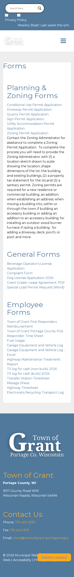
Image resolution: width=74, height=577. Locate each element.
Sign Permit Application (25, 119)
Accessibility (22, 560)
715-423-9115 (19, 530)
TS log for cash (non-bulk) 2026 (32, 369)
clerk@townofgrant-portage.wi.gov (40, 538)
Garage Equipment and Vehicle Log (35, 345)
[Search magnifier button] (39, 8)
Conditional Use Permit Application (34, 105)
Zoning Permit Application (27, 133)
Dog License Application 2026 (30, 278)
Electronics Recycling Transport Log (35, 392)
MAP (12, 15)
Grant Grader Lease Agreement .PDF (36, 282)
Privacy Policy (16, 20)
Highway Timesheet (22, 388)
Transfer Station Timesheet (28, 378)
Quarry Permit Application (28, 114)
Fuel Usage (16, 340)
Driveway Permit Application (29, 109)
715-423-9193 (24, 522)
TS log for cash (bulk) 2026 (28, 373)
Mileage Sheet (18, 383)
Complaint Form (20, 273)
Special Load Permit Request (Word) (36, 287)
